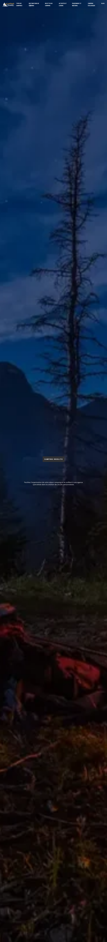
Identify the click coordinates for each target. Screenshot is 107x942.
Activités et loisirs (63, 4)
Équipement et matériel (76, 4)
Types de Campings (19, 4)
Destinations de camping (34, 4)
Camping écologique (91, 4)
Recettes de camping (48, 4)
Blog (102, 3)
